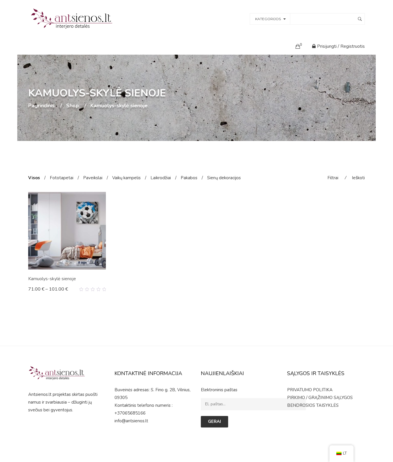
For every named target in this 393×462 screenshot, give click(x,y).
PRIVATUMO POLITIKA (310, 390)
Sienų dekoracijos (224, 178)
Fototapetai (61, 178)
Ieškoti (358, 178)
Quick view (104, 289)
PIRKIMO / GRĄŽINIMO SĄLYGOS (320, 397)
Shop (72, 106)
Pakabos (189, 178)
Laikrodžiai (160, 178)
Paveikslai (92, 178)
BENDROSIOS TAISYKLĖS (313, 405)
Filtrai (332, 178)
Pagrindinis (41, 106)
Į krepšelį (40, 289)
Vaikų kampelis (126, 178)
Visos (34, 178)
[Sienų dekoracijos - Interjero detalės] (72, 18)
